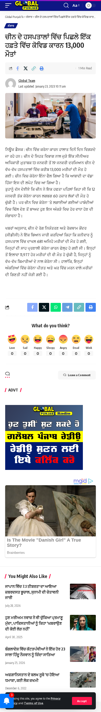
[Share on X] (25, 68)
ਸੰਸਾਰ (11, 25)
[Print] (41, 68)
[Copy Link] (33, 68)
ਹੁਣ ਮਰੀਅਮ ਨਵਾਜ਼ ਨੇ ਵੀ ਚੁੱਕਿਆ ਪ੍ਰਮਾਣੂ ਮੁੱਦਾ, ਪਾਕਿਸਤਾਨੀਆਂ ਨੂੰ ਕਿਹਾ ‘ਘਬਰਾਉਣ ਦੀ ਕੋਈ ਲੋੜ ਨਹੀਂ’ (34, 623)
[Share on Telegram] (67, 307)
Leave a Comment (79, 375)
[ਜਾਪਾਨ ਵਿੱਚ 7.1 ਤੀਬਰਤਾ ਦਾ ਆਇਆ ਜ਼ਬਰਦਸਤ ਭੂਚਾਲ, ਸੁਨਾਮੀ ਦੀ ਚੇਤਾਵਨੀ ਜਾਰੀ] (83, 591)
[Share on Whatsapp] (56, 307)
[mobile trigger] (9, 5)
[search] (66, 5)
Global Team (26, 81)
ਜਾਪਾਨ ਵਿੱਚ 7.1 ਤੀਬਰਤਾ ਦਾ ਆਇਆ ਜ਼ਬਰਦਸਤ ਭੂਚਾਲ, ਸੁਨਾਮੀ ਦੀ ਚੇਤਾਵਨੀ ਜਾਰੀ (32, 592)
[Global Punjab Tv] (27, 5)
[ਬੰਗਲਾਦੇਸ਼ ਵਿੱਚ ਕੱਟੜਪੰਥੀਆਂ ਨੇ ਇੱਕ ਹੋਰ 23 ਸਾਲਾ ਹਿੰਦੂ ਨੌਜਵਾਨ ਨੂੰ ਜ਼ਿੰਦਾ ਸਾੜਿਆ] (83, 654)
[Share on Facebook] (17, 68)
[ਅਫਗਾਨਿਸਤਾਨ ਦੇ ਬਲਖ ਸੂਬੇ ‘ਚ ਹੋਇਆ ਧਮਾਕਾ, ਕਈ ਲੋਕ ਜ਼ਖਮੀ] (83, 680)
